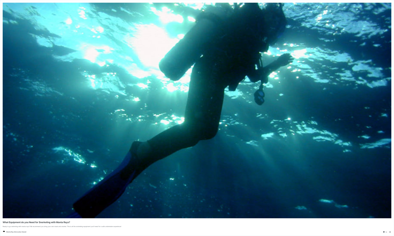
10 (386, 232)
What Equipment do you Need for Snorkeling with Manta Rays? (36, 222)
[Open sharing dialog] (389, 231)
